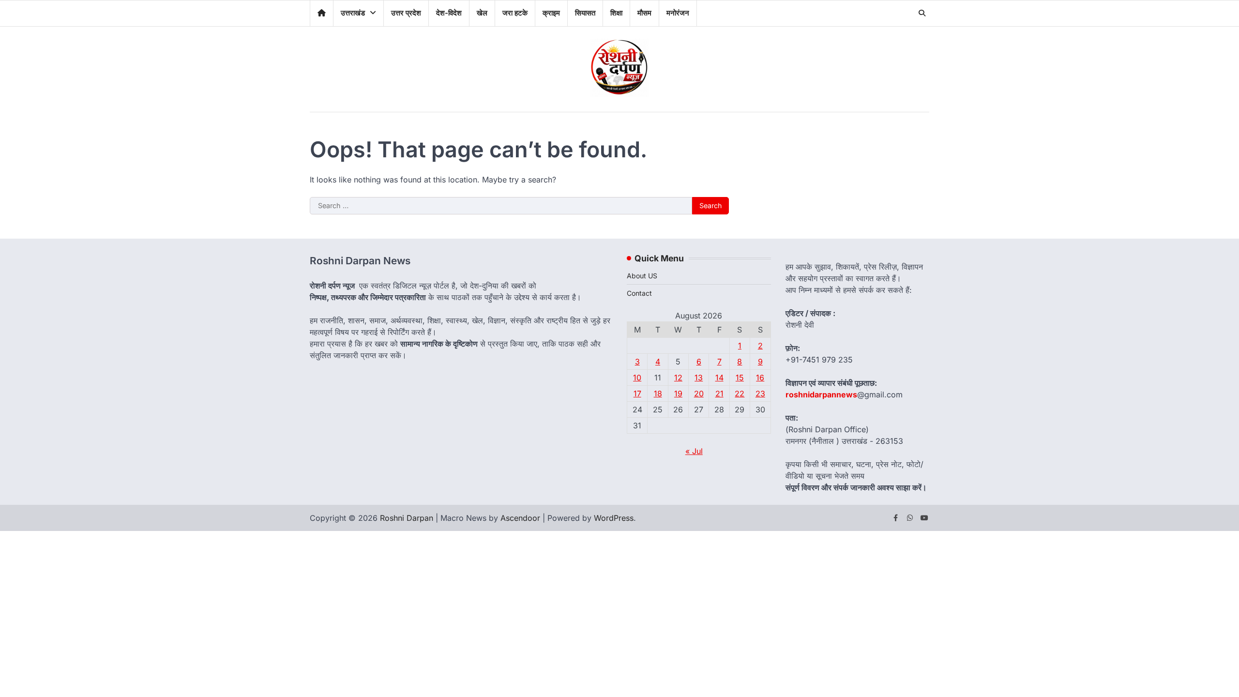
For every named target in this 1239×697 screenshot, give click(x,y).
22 (739, 393)
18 (658, 393)
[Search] (922, 13)
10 (637, 377)
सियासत (585, 12)
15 (740, 377)
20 (699, 393)
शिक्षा (616, 12)
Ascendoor (520, 518)
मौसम (644, 12)
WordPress (614, 518)
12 (678, 377)
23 (760, 393)
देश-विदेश (449, 12)
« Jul (694, 451)
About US (642, 276)
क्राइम (551, 12)
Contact (639, 293)
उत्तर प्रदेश (406, 12)
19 (678, 393)
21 (719, 393)
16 (760, 377)
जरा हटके (515, 12)
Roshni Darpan (406, 518)
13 (699, 377)
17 (637, 393)
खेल (482, 12)
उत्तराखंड (353, 12)
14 (719, 377)
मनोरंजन (677, 12)
